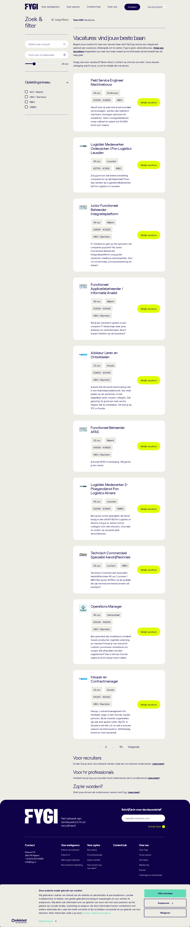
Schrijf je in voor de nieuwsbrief (141, 809)
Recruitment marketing (72, 864)
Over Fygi (143, 849)
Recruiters (92, 849)
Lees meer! (158, 763)
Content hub (93, 6)
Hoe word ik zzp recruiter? (94, 866)
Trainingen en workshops (150, 875)
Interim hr (65, 854)
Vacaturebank (155, 6)
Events (142, 870)
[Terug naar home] (31, 7)
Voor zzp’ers (73, 6)
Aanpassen (163, 903)
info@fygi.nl (30, 861)
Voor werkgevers (50, 6)
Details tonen (46, 921)
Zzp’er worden (93, 859)
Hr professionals (94, 854)
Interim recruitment (70, 849)
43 (121, 747)
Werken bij (144, 864)
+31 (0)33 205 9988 (34, 858)
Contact (132, 6)
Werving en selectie (70, 859)
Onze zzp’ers (145, 854)
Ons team (143, 859)
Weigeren (165, 912)
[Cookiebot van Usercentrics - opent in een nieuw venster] (19, 921)
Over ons (112, 6)
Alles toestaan (165, 893)
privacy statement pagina (96, 913)
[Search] (64, 44)
